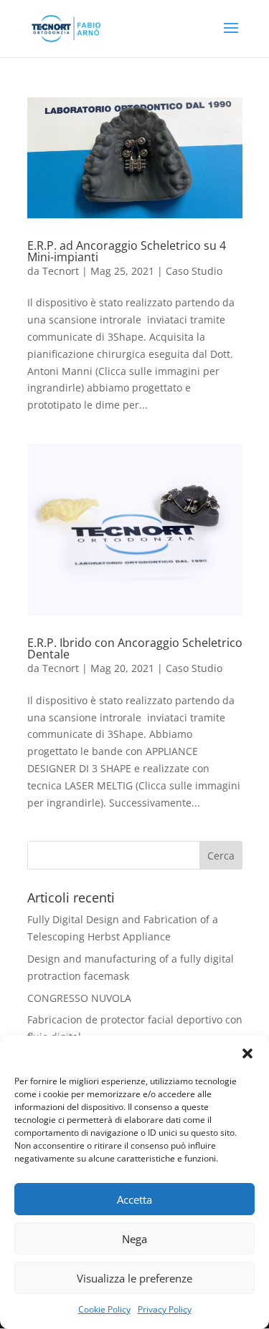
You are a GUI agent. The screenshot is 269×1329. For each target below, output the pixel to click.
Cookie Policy (104, 1309)
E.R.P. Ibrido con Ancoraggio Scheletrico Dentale (134, 648)
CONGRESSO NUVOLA (79, 998)
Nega (134, 1239)
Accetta (134, 1199)
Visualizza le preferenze (134, 1278)
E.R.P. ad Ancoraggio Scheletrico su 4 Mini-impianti (126, 251)
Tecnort (60, 271)
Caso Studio (194, 271)
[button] (247, 1053)
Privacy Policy (165, 1309)
